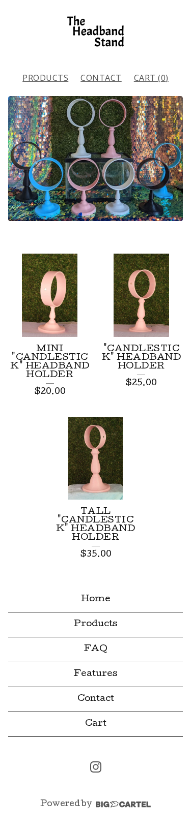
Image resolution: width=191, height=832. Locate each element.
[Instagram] (96, 767)
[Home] (95, 31)
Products (45, 77)
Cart (95, 724)
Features (95, 674)
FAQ (95, 649)
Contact (101, 77)
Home (96, 599)
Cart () (151, 77)
